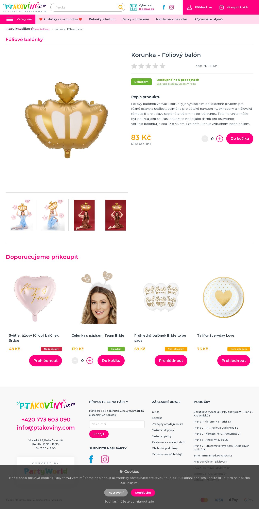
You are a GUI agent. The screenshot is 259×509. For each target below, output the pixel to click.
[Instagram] (171, 7)
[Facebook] (164, 7)
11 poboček (146, 9)
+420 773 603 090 (46, 419)
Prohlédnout (45, 360)
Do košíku (239, 138)
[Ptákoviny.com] (24, 7)
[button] (199, 7)
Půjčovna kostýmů (208, 19)
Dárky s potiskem (135, 19)
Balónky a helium (102, 19)
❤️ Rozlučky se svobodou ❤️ (60, 19)
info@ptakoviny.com (46, 427)
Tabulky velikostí (20, 29)
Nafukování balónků (171, 19)
